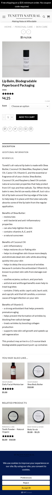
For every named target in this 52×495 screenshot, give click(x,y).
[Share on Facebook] (10, 129)
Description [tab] (8, 146)
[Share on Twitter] (15, 129)
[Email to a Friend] (20, 129)
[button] (4, 16)
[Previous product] (28, 32)
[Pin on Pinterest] (25, 129)
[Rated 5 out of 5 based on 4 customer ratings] (26, 93)
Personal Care (24, 26)
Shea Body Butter (35, 384)
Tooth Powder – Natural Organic (13, 430)
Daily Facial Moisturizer (13, 384)
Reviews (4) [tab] (8, 158)
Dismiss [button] (33, 6)
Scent (4, 106)
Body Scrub (32, 429)
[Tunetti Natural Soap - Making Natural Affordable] (24, 15)
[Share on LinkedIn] (30, 129)
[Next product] (23, 32)
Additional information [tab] (15, 152)
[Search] (44, 16)
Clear (47, 101)
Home (8, 26)
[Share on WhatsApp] (4, 129)
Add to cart (27, 117)
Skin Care (42, 26)
